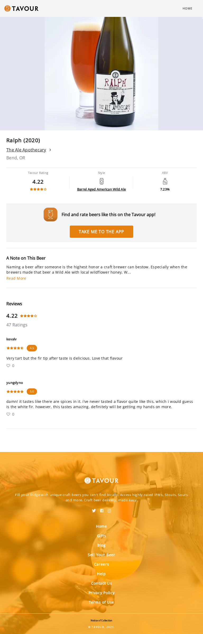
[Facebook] (101, 509)
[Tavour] (101, 477)
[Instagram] (109, 509)
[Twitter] (94, 509)
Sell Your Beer (101, 554)
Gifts (101, 535)
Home (187, 8)
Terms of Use (101, 602)
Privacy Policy (102, 592)
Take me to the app (101, 232)
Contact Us (101, 583)
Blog (101, 545)
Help (101, 573)
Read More (16, 278)
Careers (101, 564)
